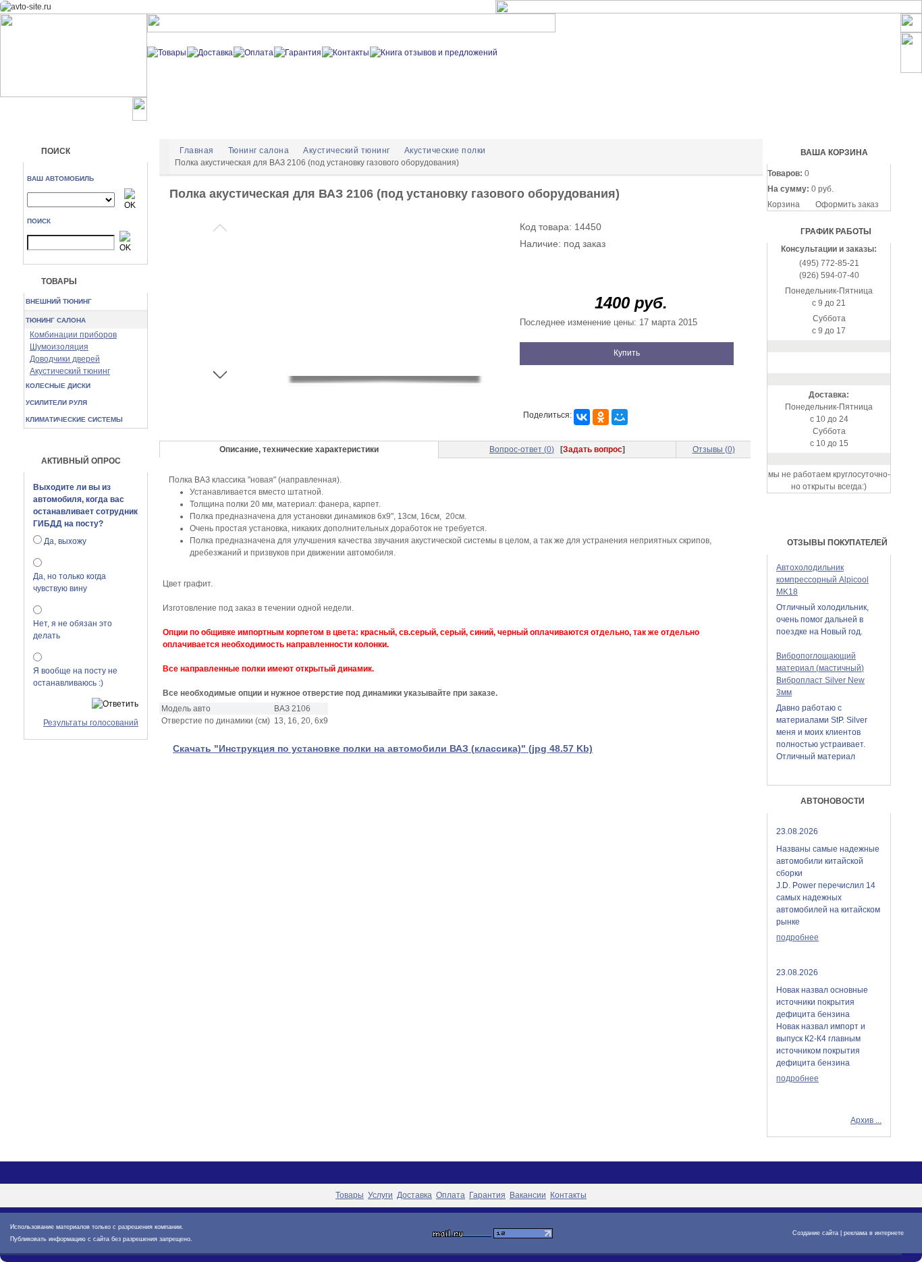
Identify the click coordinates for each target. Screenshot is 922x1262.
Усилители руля (56, 402)
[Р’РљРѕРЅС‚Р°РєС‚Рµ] (582, 417)
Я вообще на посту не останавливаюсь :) (75, 677)
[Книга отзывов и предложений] (433, 52)
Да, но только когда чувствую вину (69, 582)
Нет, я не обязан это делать (72, 629)
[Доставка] (210, 52)
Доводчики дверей (65, 359)
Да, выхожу (65, 541)
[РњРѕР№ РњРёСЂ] (620, 417)
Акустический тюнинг (70, 371)
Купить (627, 353)
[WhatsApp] (829, 362)
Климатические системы (74, 419)
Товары (349, 1195)
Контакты (568, 1195)
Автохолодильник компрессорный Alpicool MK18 (822, 580)
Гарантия (487, 1195)
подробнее (797, 937)
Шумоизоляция (59, 347)
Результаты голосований (90, 723)
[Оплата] (253, 52)
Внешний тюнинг (59, 301)
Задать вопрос (592, 449)
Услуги (380, 1195)
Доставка (414, 1195)
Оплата (450, 1195)
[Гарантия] (297, 52)
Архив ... (866, 1120)
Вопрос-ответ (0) (521, 449)
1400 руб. (631, 303)
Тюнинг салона (56, 320)
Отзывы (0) (714, 449)
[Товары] (166, 52)
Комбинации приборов (73, 334)
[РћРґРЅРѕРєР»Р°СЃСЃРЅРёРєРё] (601, 417)
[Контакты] (345, 52)
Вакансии (528, 1195)
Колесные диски (58, 385)
